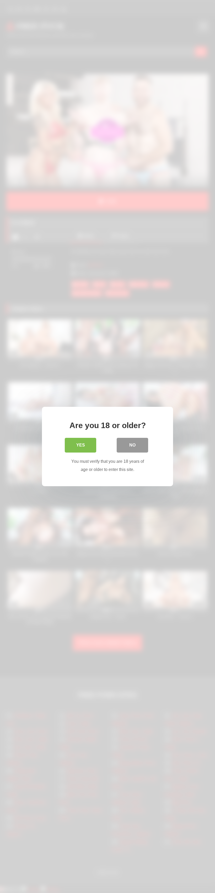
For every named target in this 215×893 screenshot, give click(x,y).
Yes (80, 445)
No (132, 445)
